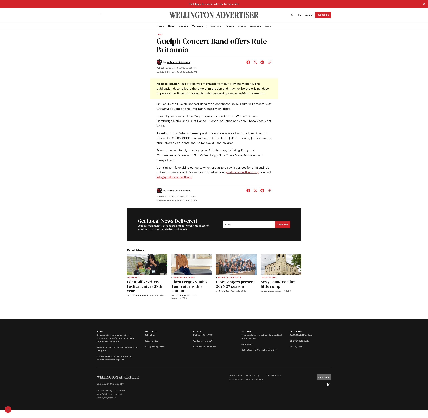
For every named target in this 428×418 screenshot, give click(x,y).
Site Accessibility (254, 379)
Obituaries (296, 331)
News (171, 25)
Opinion (183, 25)
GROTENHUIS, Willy (299, 341)
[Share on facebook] (249, 62)
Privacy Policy (252, 375)
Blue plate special (154, 346)
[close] (424, 4)
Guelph (131, 277)
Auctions (255, 25)
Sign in (309, 14)
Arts (160, 35)
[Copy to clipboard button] (269, 62)
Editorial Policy (273, 375)
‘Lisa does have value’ (204, 346)
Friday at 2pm (152, 341)
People (230, 25)
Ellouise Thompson (139, 295)
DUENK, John (296, 346)
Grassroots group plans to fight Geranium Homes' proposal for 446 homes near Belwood (115, 338)
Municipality (199, 25)
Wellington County (227, 277)
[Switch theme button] (299, 15)
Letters (197, 331)
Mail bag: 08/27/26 (202, 335)
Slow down (246, 344)
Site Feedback (236, 379)
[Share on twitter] (255, 62)
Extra (268, 25)
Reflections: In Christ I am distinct (259, 350)
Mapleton (266, 277)
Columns (246, 331)
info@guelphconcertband (174, 177)
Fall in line (150, 335)
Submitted (224, 291)
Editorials (151, 331)
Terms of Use (235, 375)
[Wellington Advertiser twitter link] (328, 385)
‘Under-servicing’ (202, 341)
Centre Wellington (181, 277)
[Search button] (292, 15)
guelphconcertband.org (242, 172)
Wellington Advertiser (178, 62)
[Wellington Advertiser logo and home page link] (214, 15)
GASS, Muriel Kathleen (301, 335)
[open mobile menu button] (99, 15)
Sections (216, 25)
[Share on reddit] (262, 62)
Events (242, 25)
